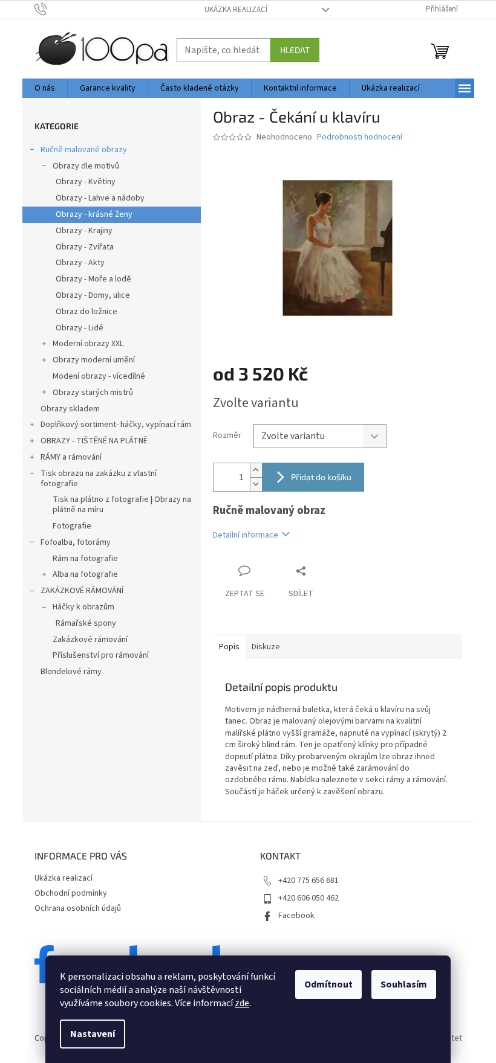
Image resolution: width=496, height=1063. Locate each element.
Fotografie (72, 526)
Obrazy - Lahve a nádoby (100, 198)
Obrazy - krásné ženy (94, 214)
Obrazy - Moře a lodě (93, 279)
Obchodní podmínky (70, 893)
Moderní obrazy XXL (88, 344)
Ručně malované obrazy (84, 150)
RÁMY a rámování (71, 457)
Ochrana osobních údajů (77, 908)
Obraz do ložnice (86, 312)
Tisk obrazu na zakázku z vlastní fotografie (99, 478)
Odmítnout (328, 984)
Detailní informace (245, 535)
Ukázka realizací (235, 9)
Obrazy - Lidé (79, 328)
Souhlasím (403, 984)
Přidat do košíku (321, 477)
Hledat (295, 50)
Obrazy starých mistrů (93, 393)
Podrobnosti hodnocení (359, 137)
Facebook (296, 916)
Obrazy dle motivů (86, 166)
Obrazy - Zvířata (85, 247)
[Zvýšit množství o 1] (256, 470)
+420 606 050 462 (308, 898)
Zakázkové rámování (90, 640)
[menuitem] (44, 88)
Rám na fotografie (85, 559)
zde (242, 1003)
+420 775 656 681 (308, 881)
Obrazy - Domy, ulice (93, 295)
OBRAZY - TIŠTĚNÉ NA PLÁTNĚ (94, 441)
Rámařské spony (86, 623)
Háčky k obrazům (83, 607)
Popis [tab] (229, 647)
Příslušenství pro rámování (101, 655)
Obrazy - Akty (80, 263)
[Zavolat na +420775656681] (52, 9)
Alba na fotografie (85, 574)
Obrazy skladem (70, 409)
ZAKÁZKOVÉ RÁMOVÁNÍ (82, 591)
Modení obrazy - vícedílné (99, 376)
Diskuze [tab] (266, 647)
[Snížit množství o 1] (256, 484)
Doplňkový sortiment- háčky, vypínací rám (116, 425)
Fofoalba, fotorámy (76, 542)
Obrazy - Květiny (86, 182)
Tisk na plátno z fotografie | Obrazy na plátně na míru (122, 504)
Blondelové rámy (71, 672)
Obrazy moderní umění (94, 360)
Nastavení (92, 1034)
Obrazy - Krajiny (84, 231)
